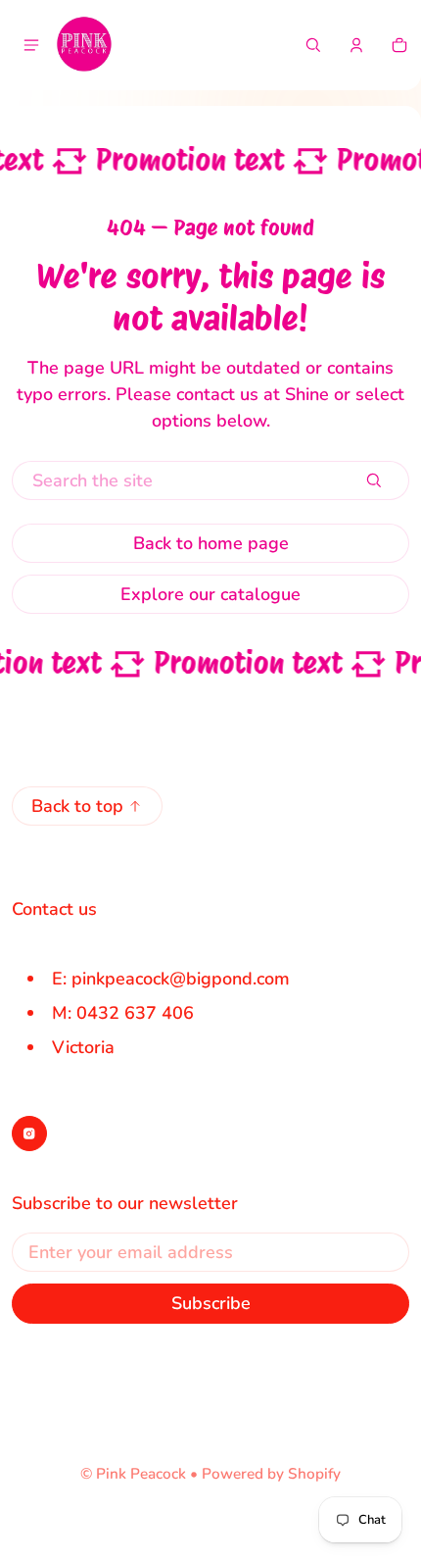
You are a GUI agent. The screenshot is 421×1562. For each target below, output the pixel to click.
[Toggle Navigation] (31, 45)
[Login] (356, 45)
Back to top (77, 806)
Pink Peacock (141, 1474)
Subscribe (211, 1303)
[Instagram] (29, 1133)
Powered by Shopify (271, 1474)
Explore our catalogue (210, 594)
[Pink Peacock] (84, 45)
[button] (313, 45)
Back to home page (211, 543)
